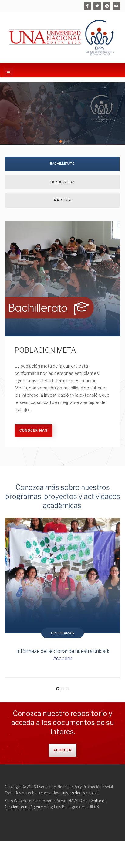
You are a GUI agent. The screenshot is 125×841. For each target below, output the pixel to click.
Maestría (62, 200)
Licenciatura (62, 182)
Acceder (62, 658)
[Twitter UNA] (97, 6)
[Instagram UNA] (106, 6)
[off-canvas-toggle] (8, 72)
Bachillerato (62, 164)
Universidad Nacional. (79, 793)
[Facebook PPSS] (87, 6)
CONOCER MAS (33, 430)
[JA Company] (62, 37)
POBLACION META (45, 350)
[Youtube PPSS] (116, 6)
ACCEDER (62, 750)
